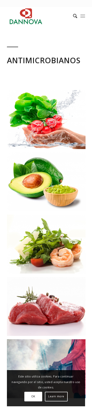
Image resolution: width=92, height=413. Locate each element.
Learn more (56, 396)
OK (33, 396)
